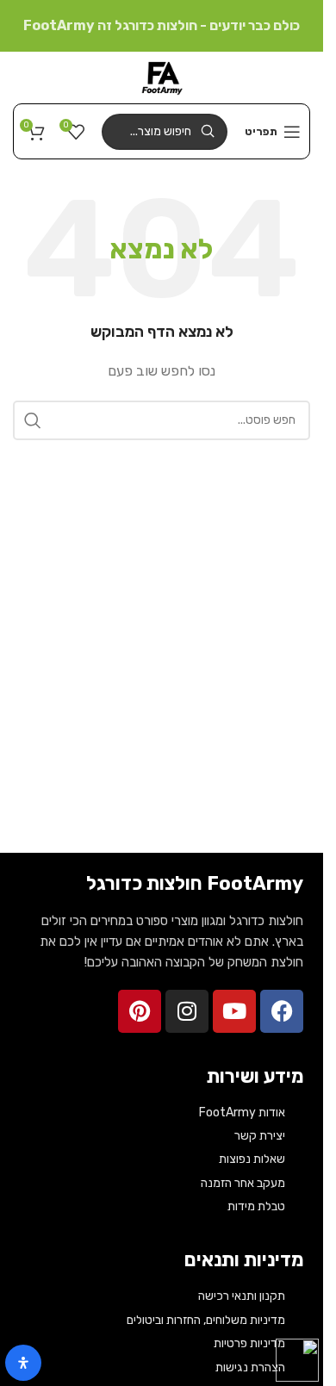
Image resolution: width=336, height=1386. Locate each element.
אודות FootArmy (242, 1112)
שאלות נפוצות (252, 1159)
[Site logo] (162, 76)
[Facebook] (281, 1011)
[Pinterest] (139, 1011)
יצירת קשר (259, 1135)
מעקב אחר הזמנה (243, 1183)
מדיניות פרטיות (249, 1343)
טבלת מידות (256, 1206)
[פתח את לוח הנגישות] (23, 1363)
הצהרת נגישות (250, 1367)
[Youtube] (234, 1011)
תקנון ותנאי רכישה (241, 1296)
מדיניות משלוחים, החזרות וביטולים (206, 1320)
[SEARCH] (33, 420)
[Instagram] (186, 1011)
